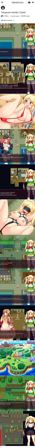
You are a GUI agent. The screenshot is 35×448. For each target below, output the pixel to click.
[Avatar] (3, 8)
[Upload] (29, 2)
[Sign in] (33, 2)
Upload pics (18, 2)
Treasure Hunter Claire (13, 12)
